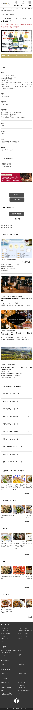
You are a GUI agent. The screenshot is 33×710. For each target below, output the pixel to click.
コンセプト (22, 682)
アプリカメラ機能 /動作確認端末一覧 (7, 693)
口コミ (16, 55)
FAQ (3, 685)
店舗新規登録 (22, 673)
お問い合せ (22, 687)
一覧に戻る (17, 219)
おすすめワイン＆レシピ (25, 630)
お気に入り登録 (6, 55)
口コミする (16, 194)
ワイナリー (5, 655)
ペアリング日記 (23, 628)
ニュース (21, 638)
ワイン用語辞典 (6, 633)
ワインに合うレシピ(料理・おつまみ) (9, 651)
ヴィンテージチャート (25, 633)
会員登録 (21, 664)
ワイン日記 (5, 628)
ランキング (5, 630)
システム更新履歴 (6, 687)
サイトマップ (22, 693)
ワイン (21, 650)
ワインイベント (23, 636)
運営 (3, 690)
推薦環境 (21, 685)
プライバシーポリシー (25, 690)
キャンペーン (5, 638)
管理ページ (5, 673)
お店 (20, 655)
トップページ (5, 682)
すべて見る (28, 493)
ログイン (4, 664)
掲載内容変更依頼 (16, 214)
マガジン (4, 636)
